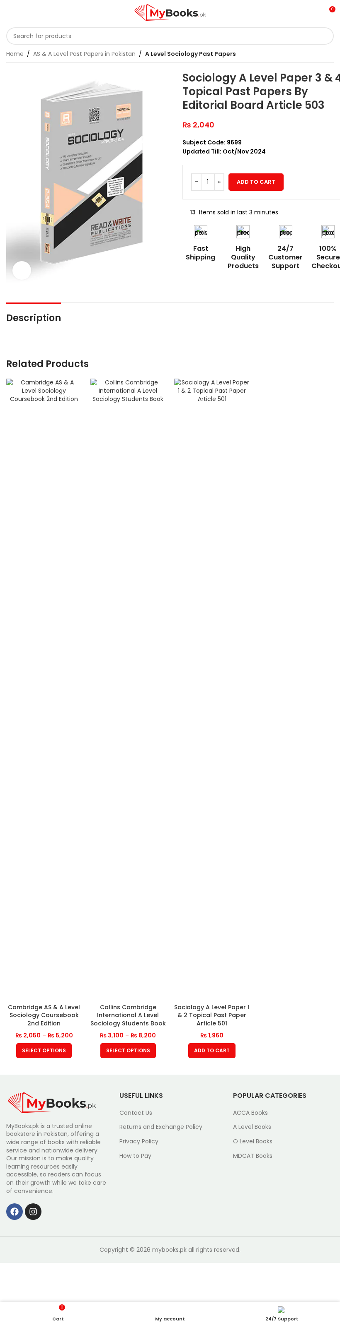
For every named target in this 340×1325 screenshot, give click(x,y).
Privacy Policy (138, 1141)
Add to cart (256, 182)
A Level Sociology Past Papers (190, 54)
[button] (212, 1050)
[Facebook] (14, 1211)
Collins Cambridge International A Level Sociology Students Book (128, 1015)
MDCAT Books (252, 1156)
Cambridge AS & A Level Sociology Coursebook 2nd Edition (44, 1015)
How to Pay (135, 1156)
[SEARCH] (325, 36)
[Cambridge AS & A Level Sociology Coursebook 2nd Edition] (44, 689)
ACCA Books (250, 1113)
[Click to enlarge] (21, 270)
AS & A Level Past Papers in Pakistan (84, 54)
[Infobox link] (200, 243)
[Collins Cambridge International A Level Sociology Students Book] (128, 689)
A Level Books (252, 1127)
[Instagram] (33, 1211)
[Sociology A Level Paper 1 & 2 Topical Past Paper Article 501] (212, 689)
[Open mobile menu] (9, 12)
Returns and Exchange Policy (160, 1127)
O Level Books (252, 1141)
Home (15, 54)
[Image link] (51, 1102)
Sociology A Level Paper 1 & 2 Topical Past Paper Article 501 (212, 1015)
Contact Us (135, 1113)
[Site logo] (170, 12)
